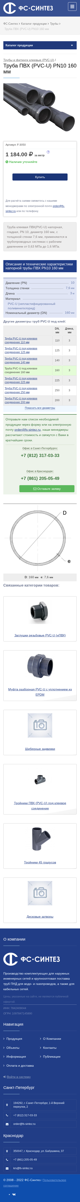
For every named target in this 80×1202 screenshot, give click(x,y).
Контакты (49, 1047)
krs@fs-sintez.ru (23, 1168)
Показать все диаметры (40, 408)
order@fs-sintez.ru (27, 429)
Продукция (14, 1038)
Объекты (12, 1047)
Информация (16, 1056)
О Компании (52, 1038)
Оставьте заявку (48, 488)
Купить (40, 177)
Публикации (51, 1056)
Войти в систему (19, 1077)
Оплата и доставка (20, 1065)
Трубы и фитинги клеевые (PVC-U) (28, 60)
